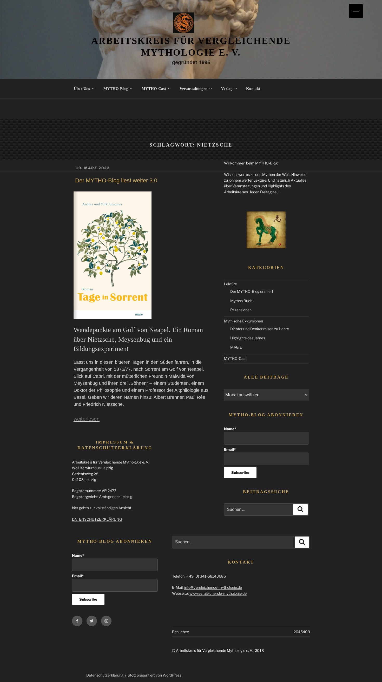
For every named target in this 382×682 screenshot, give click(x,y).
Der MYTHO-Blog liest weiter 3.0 (116, 180)
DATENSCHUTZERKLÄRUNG (97, 519)
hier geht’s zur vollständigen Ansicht (101, 508)
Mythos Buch (241, 301)
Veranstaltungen (193, 89)
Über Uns (82, 89)
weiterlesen (87, 419)
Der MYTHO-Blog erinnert (251, 291)
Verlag (227, 89)
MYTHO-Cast (154, 89)
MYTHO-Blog (115, 89)
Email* (230, 449)
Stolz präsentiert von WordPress (154, 675)
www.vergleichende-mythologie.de (218, 593)
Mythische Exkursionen (243, 321)
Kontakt (253, 89)
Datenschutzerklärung (104, 675)
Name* (230, 429)
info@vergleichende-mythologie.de (213, 587)
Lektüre (230, 284)
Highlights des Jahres (247, 338)
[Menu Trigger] (356, 11)
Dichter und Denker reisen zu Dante (259, 329)
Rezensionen (241, 310)
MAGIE (236, 347)
